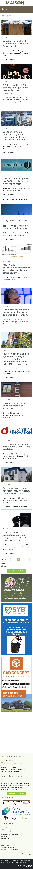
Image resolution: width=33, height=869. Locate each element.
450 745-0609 (8, 760)
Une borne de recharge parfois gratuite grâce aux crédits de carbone (16, 312)
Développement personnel (10, 834)
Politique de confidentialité (10, 850)
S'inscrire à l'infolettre (16, 571)
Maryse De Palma (7, 832)
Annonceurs (5, 841)
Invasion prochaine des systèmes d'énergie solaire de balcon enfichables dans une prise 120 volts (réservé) (16, 359)
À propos (4, 827)
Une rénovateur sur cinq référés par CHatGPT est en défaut (16, 447)
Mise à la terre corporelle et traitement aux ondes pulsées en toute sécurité (16, 269)
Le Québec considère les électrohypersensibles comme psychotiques (15, 224)
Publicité (4, 836)
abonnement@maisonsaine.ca (13, 763)
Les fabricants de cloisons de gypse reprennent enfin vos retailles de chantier (14, 136)
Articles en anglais (7, 830)
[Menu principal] (2, 2)
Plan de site (5, 845)
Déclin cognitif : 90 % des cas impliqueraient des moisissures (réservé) (15, 89)
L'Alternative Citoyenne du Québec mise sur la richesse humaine (16, 181)
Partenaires (5, 838)
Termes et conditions (8, 847)
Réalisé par (21, 865)
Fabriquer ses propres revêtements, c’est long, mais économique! (16, 491)
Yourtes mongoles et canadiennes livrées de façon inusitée (16, 43)
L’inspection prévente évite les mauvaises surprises (15, 406)
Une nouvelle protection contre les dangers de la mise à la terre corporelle (15, 536)
